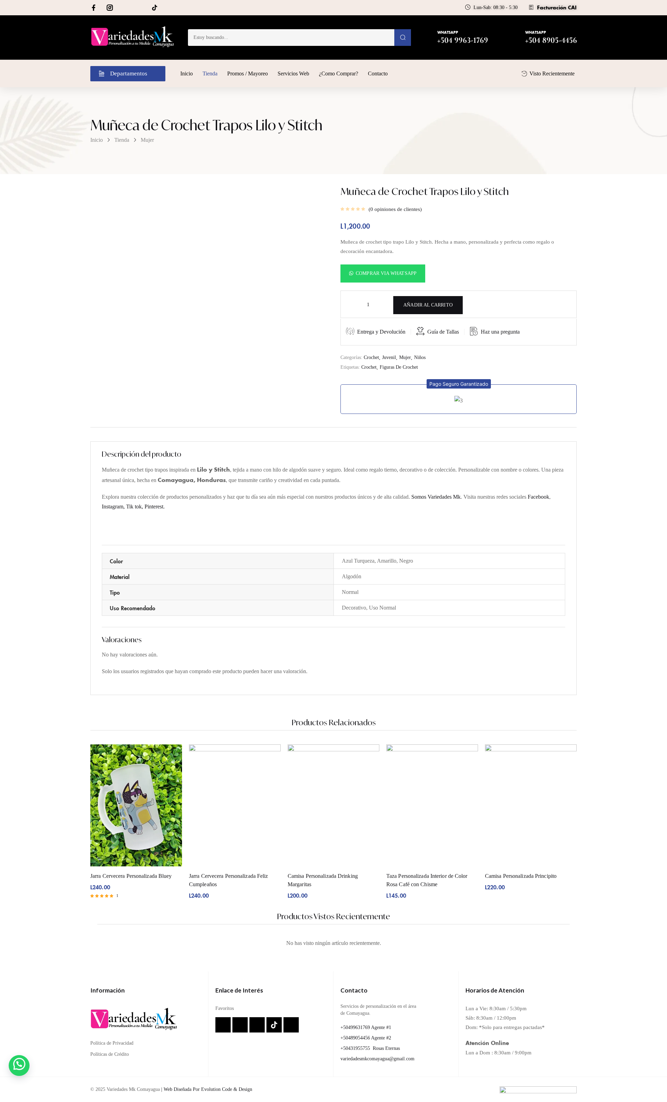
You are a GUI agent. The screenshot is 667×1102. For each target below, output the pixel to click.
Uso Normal (382, 608)
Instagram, (114, 506)
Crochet (371, 357)
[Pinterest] (140, 8)
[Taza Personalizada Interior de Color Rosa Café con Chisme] (432, 805)
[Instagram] (240, 1024)
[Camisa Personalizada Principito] (531, 805)
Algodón (351, 576)
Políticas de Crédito (109, 1054)
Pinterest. (155, 506)
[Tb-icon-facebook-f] (95, 8)
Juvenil (389, 357)
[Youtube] (169, 8)
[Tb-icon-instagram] (110, 8)
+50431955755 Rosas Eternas (370, 1048)
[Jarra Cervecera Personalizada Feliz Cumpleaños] (235, 805)
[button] (382, 273)
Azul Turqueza (358, 561)
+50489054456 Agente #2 (365, 1037)
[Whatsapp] (125, 8)
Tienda (121, 140)
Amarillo (386, 561)
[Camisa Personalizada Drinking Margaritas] (333, 805)
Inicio (96, 140)
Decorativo (354, 608)
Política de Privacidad (111, 1043)
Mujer (147, 140)
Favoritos (224, 1008)
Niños (420, 357)
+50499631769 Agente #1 (365, 1027)
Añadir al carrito (427, 305)
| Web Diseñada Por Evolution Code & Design (206, 1089)
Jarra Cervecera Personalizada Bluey (131, 876)
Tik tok (134, 506)
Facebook (538, 497)
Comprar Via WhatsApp (386, 273)
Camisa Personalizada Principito (521, 876)
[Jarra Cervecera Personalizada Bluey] (136, 805)
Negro (406, 561)
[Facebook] (223, 1024)
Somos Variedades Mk (436, 497)
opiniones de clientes (395, 209)
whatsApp (447, 32)
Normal (350, 592)
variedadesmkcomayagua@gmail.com (377, 1058)
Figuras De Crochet (399, 367)
